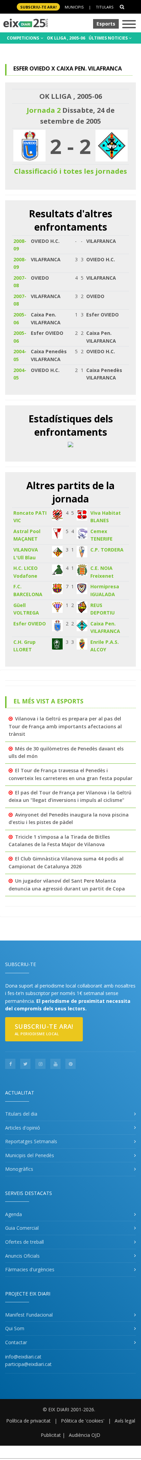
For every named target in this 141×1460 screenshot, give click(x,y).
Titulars (104, 7)
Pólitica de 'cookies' (82, 1420)
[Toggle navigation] (129, 24)
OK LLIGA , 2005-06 (66, 38)
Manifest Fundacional (29, 1314)
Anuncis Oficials (22, 1256)
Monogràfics (19, 1169)
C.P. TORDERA (107, 549)
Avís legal (125, 1420)
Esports (106, 23)
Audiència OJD (84, 1435)
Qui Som (14, 1328)
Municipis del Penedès (29, 1155)
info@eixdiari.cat (23, 1356)
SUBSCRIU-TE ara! (38, 7)
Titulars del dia (21, 1113)
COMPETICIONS (23, 38)
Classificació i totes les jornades (70, 171)
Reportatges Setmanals (31, 1141)
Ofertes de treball (24, 1242)
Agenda (13, 1214)
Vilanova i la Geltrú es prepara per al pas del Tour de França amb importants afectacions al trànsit (65, 726)
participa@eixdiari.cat (28, 1364)
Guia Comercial (22, 1228)
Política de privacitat (28, 1420)
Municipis (74, 7)
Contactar (16, 1342)
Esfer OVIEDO (29, 623)
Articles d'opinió (22, 1127)
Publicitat (51, 1435)
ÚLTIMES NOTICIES (109, 38)
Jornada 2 (44, 110)
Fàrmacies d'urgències (29, 1269)
